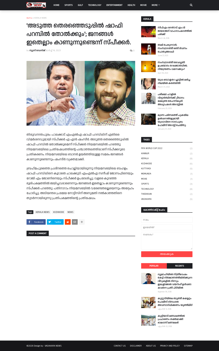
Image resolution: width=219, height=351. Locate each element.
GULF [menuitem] (80, 5)
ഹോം (29, 17)
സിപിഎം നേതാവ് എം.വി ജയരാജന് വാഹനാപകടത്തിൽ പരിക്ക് (175, 31)
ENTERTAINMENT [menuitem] (114, 5)
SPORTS (166, 184)
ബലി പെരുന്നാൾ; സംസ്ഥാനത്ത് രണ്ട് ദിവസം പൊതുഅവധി (172, 48)
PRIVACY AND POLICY (170, 345)
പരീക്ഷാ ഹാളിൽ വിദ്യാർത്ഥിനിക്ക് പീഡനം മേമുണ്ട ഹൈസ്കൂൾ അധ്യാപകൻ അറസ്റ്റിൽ (171, 99)
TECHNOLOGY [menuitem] (94, 5)
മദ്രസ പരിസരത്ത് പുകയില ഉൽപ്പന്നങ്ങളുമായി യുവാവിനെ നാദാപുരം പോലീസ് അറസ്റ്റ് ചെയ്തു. (173, 120)
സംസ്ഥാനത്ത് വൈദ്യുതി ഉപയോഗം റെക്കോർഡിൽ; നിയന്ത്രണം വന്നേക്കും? (172, 66)
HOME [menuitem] (56, 5)
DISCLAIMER (136, 345)
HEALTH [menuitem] (131, 5)
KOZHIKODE (58, 212)
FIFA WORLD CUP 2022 (166, 148)
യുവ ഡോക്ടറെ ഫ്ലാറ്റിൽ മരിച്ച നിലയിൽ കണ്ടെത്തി (174, 81)
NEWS (70, 212)
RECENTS (179, 265)
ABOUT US (151, 345)
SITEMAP (188, 345)
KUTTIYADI (166, 168)
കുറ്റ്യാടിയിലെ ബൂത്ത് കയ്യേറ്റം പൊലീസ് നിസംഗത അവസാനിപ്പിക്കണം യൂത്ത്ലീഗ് (175, 302)
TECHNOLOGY (166, 189)
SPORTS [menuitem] (69, 5)
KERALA (166, 158)
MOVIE (166, 179)
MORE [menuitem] (155, 5)
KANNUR (166, 153)
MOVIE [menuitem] (143, 5)
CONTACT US (120, 345)
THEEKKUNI (166, 194)
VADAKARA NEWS (53, 345)
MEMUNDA (166, 173)
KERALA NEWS (40, 17)
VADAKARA (166, 199)
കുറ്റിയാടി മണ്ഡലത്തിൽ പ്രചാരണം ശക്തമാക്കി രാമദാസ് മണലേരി (171, 319)
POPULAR (154, 265)
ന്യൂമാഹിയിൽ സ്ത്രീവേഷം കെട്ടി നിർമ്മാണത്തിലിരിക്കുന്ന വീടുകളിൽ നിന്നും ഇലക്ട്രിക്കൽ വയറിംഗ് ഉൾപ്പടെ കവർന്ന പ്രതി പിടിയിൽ (175, 281)
